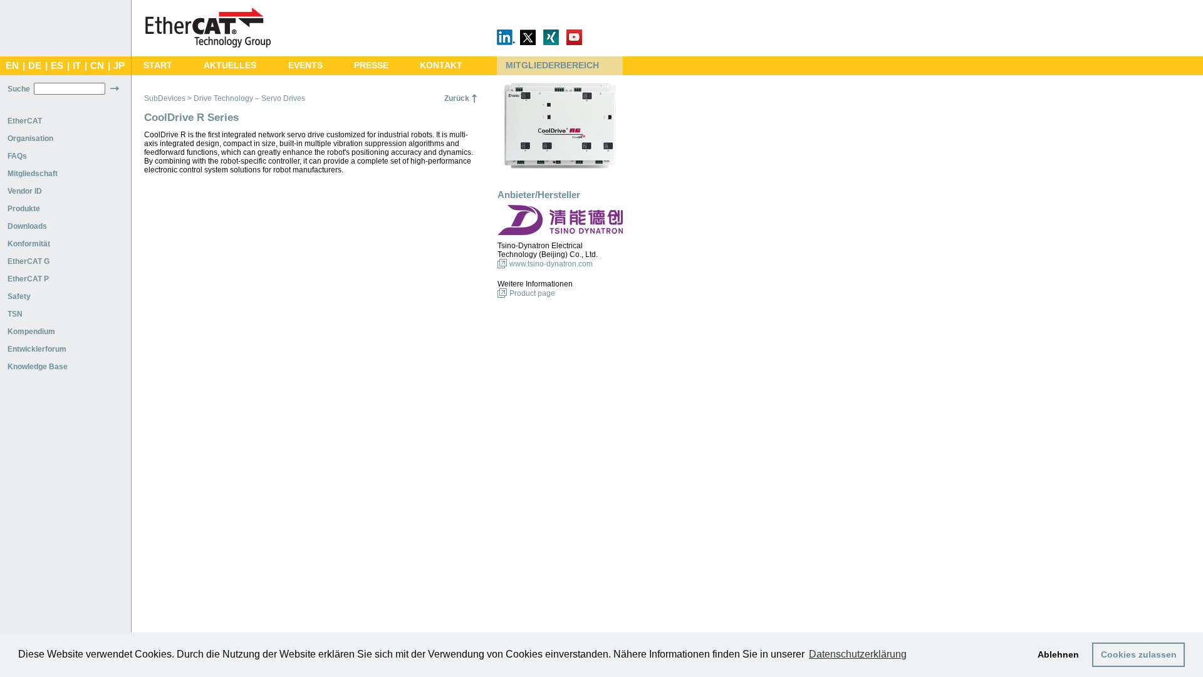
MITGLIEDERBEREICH (552, 65)
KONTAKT (441, 65)
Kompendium (31, 331)
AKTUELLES (230, 65)
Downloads (27, 226)
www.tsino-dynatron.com (551, 264)
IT (77, 66)
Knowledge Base (38, 366)
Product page (532, 293)
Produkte (24, 208)
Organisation (30, 138)
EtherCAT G (28, 261)
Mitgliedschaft (33, 173)
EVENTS (305, 65)
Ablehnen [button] (1058, 654)
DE (34, 66)
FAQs (17, 156)
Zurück (456, 98)
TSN (15, 314)
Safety (19, 296)
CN (97, 66)
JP (119, 66)
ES (57, 66)
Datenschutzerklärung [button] (858, 654)
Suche (19, 89)
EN (12, 66)
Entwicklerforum (37, 349)
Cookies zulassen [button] (1139, 654)
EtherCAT (25, 121)
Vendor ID (25, 191)
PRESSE (371, 65)
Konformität (29, 243)
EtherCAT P (28, 279)
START (157, 65)
